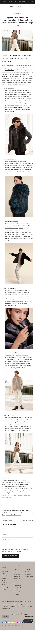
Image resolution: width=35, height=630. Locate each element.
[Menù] (3, 6)
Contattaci (28, 574)
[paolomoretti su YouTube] (32, 617)
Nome (5, 526)
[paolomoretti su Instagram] (30, 617)
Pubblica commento (10, 556)
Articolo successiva (28, 520)
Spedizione (5, 571)
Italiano (5, 616)
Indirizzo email (7, 532)
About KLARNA (17, 585)
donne (19, 515)
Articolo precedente (7, 520)
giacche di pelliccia (7, 513)
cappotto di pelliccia (25, 510)
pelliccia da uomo (21, 513)
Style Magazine (29, 576)
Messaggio (6, 537)
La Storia (27, 569)
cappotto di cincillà (14, 510)
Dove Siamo (28, 572)
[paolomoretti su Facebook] (26, 617)
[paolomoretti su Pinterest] (28, 617)
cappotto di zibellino (11, 515)
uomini (14, 513)
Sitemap (15, 583)
